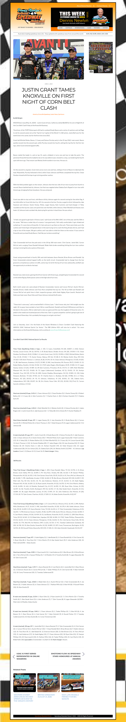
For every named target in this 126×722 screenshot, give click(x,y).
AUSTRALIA (68, 28)
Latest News (54, 114)
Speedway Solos (50, 677)
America (35, 114)
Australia (19, 676)
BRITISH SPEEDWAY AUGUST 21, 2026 (46, 696)
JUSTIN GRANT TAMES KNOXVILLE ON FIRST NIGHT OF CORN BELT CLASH (48, 99)
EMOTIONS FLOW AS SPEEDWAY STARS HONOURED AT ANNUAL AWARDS (66, 656)
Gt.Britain (43, 676)
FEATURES (97, 28)
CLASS (89, 28)
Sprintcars (61, 114)
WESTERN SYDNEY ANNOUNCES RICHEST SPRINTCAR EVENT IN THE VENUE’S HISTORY (23, 698)
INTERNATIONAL (79, 28)
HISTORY (105, 28)
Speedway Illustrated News (43, 716)
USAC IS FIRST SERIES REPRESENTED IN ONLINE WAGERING (28, 656)
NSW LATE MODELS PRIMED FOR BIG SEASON (70, 697)
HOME (60, 28)
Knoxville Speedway (44, 114)
